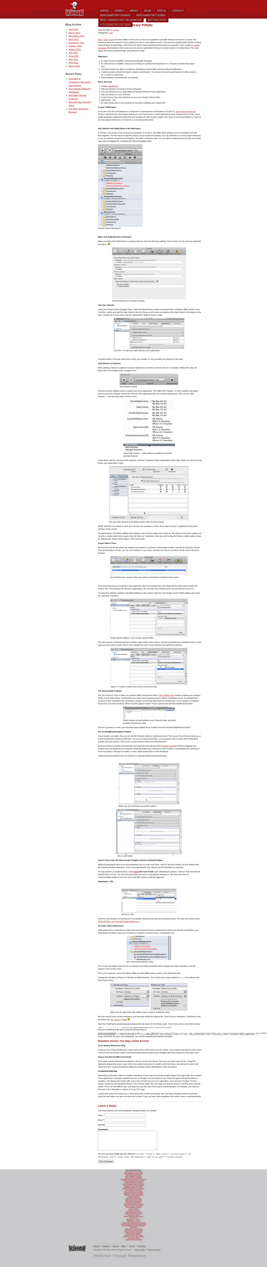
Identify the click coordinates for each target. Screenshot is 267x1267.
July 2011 (73, 52)
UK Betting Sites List (133, 1198)
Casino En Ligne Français (133, 1230)
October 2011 (75, 46)
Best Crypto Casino (133, 1233)
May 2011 (73, 59)
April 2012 (73, 39)
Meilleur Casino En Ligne (133, 1187)
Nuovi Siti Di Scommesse (133, 1232)
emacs (117, 1020)
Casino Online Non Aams (133, 1182)
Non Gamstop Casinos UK (133, 1191)
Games (119, 10)
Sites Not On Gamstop (133, 1201)
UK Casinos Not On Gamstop (133, 1181)
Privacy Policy (140, 1250)
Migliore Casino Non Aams (133, 1195)
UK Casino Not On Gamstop (133, 1185)
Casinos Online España (133, 1239)
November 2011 (76, 43)
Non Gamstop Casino (151, 15)
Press (161, 10)
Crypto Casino (134, 1208)
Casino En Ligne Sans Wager (133, 1236)
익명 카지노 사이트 (133, 1221)
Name (100, 1115)
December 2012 (76, 36)
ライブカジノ (133, 1218)
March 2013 (74, 32)
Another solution (169, 746)
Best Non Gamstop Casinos (133, 1193)
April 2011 (73, 62)
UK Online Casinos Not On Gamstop (133, 1179)
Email (100, 1120)
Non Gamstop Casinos (115, 15)
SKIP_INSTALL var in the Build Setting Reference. (119, 921)
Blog (147, 10)
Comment (103, 1129)
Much (100, 40)
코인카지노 (133, 1227)
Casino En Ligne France (133, 1199)
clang (136, 872)
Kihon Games (75, 9)
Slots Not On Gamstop (133, 1202)
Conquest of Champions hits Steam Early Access (80, 82)
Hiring (104, 10)
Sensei (116, 30)
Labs (111, 33)
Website (101, 1125)
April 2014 (73, 29)
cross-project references (185, 111)
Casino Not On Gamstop (133, 1171)
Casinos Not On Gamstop (133, 1205)
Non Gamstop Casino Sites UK (133, 1184)
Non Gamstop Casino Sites (133, 1173)
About (134, 10)
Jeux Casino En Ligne (133, 1212)
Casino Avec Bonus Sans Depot (133, 1222)
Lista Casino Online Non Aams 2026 (133, 1224)
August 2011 (75, 49)
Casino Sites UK (133, 1196)
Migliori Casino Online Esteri (133, 1216)
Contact (178, 10)
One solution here (166, 695)
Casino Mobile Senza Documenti (133, 1225)
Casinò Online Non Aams (133, 1235)
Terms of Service (154, 1250)
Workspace (113, 86)
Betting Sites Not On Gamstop (133, 1188)
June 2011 (74, 56)
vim (111, 1020)
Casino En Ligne (134, 1210)
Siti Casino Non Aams (133, 1175)
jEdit (125, 1020)
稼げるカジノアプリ (133, 1219)
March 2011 (74, 66)
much (106, 40)
